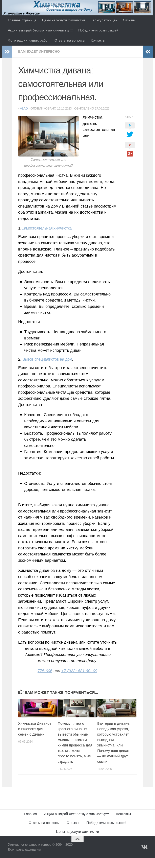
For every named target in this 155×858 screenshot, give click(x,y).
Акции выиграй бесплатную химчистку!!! (40, 30)
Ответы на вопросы (69, 40)
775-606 (45, 671)
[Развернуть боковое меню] (7, 52)
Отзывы (129, 20)
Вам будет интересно (39, 51)
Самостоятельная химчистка (46, 228)
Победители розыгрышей (98, 30)
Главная (30, 814)
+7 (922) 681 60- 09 (79, 671)
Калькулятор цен (104, 20)
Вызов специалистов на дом (47, 359)
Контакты (98, 40)
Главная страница (22, 20)
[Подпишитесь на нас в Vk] (144, 847)
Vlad (24, 108)
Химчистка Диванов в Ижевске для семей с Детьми (34, 728)
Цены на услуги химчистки (63, 20)
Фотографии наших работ (28, 40)
